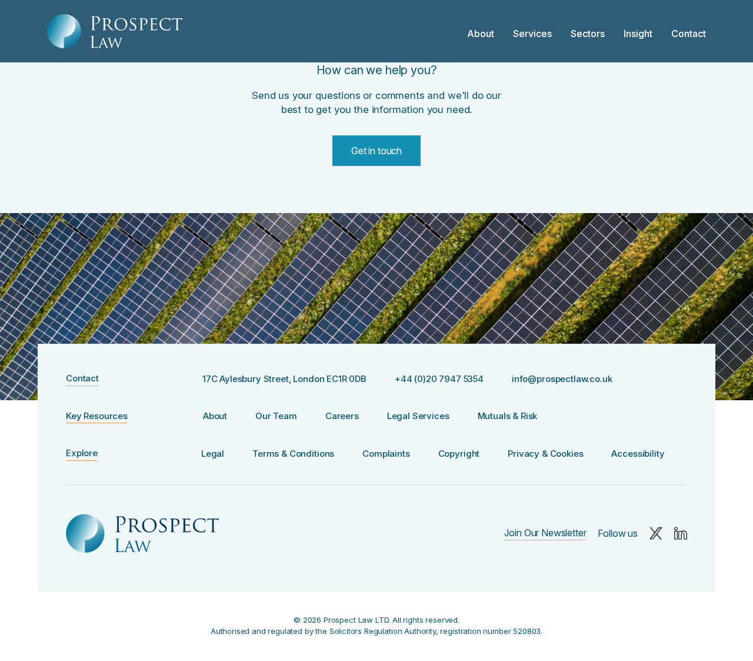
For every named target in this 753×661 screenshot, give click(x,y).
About (480, 33)
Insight (638, 33)
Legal (212, 453)
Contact (688, 33)
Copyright (459, 453)
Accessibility (637, 453)
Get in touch (376, 151)
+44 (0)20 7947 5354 (439, 378)
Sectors (588, 33)
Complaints (385, 453)
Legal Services (418, 415)
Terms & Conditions (293, 453)
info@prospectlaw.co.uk (562, 378)
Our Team (276, 415)
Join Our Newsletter (545, 533)
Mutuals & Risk (508, 415)
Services (532, 33)
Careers (342, 415)
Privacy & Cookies (545, 453)
